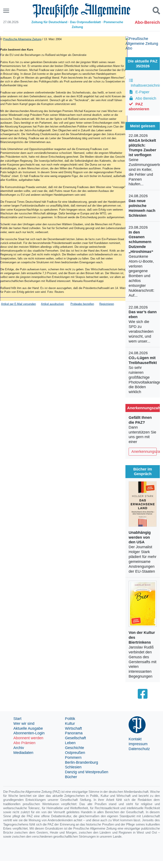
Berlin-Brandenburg (81, 762)
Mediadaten (23, 753)
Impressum (138, 744)
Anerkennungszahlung (144, 451)
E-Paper (141, 92)
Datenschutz (139, 749)
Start (17, 719)
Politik (70, 719)
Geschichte (74, 748)
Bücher (71, 777)
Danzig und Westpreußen (86, 772)
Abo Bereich (144, 98)
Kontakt (135, 739)
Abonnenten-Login (29, 733)
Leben (70, 743)
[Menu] (6, 10)
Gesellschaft (75, 738)
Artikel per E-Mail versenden (18, 304)
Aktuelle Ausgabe (28, 728)
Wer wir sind (23, 723)
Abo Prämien (24, 743)
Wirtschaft (73, 728)
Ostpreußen (75, 753)
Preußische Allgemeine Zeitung (22, 39)
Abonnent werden (28, 738)
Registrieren (106, 304)
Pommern (73, 757)
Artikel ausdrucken (52, 304)
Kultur (70, 723)
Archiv (18, 748)
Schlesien (73, 767)
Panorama (74, 733)
